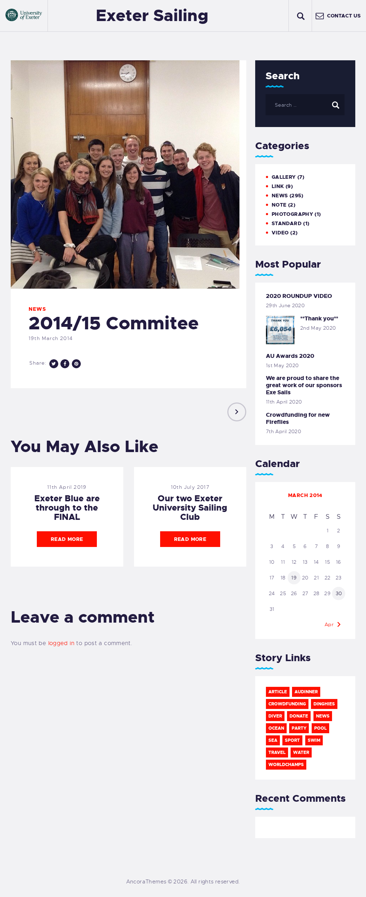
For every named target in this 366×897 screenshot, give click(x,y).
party (299, 728)
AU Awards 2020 (290, 356)
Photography (292, 214)
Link (278, 186)
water (301, 752)
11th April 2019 (66, 487)
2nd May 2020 (318, 328)
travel (277, 752)
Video (280, 232)
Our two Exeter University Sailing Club (190, 508)
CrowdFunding (287, 704)
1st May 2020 (282, 365)
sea (272, 740)
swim (314, 740)
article (277, 692)
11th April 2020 (284, 402)
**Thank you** (319, 318)
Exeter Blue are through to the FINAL (67, 508)
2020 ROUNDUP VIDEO (299, 296)
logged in (61, 643)
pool (320, 728)
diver (275, 716)
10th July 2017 (190, 487)
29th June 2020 (285, 305)
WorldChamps (286, 764)
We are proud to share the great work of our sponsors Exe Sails (304, 385)
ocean (276, 728)
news (323, 716)
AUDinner (306, 692)
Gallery (284, 177)
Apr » (331, 624)
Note (279, 205)
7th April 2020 (283, 431)
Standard (287, 223)
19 (294, 577)
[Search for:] (305, 104)
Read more (67, 539)
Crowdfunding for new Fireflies (298, 418)
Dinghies (324, 704)
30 (339, 593)
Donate (299, 716)
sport (292, 740)
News (37, 309)
